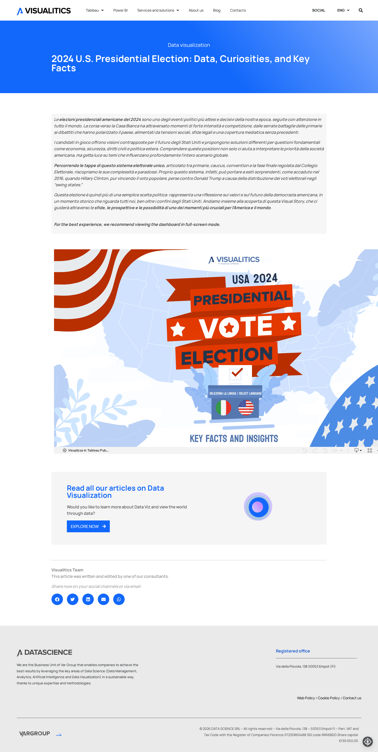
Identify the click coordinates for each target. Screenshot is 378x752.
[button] (57, 599)
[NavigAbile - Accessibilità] (368, 742)
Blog (216, 10)
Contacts (238, 10)
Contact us (352, 697)
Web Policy (306, 697)
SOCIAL (318, 10)
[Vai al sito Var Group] (40, 734)
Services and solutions (155, 10)
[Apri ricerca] (361, 10)
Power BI (120, 10)
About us (196, 10)
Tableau (92, 10)
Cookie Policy (329, 697)
